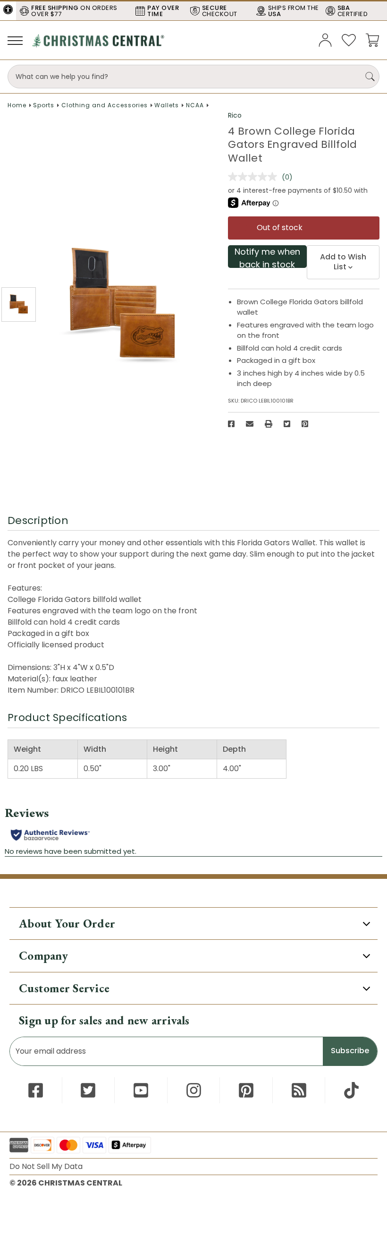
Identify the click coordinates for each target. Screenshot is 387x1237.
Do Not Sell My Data (46, 1166)
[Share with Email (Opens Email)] (249, 424)
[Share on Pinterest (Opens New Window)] (305, 424)
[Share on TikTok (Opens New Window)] (351, 1090)
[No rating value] (255, 177)
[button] (8, 9)
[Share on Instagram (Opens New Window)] (193, 1090)
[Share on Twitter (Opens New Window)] (287, 424)
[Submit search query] (370, 76)
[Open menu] (15, 40)
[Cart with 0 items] (372, 39)
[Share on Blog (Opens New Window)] (299, 1090)
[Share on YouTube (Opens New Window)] (141, 1090)
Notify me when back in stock (267, 257)
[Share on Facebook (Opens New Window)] (231, 424)
